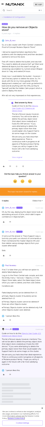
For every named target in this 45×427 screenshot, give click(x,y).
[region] (22, 416)
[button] (2, 5)
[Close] (42, 408)
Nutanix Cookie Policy (16, 418)
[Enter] (3, 10)
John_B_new (10, 41)
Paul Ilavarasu (10, 265)
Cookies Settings (22, 423)
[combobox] (22, 10)
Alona (7, 329)
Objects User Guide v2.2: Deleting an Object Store (25, 108)
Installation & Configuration (14, 17)
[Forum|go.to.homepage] (15, 4)
